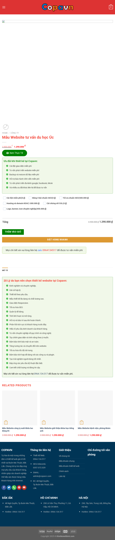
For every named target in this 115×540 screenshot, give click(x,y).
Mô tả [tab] (5, 270)
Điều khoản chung (66, 461)
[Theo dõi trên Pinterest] (19, 487)
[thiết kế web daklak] (57, 7)
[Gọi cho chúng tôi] (14, 487)
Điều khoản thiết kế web (69, 466)
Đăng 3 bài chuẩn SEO (44, 198)
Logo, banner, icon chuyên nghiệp (26, 209)
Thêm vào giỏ (13, 232)
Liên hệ (62, 476)
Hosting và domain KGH (23, 203)
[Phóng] (6, 127)
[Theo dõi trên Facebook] (4, 487)
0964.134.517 (41, 373)
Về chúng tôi (64, 456)
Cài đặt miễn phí (16, 198)
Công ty (15, 133)
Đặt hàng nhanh (57, 239)
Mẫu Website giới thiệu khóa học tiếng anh (57, 429)
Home (5, 133)
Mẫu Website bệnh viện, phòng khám (94, 428)
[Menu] (3, 7)
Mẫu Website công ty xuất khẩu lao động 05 (17, 429)
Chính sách (64, 471)
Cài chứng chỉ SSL (57, 203)
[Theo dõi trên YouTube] (24, 487)
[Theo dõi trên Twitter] (9, 487)
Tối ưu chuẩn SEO (76, 198)
